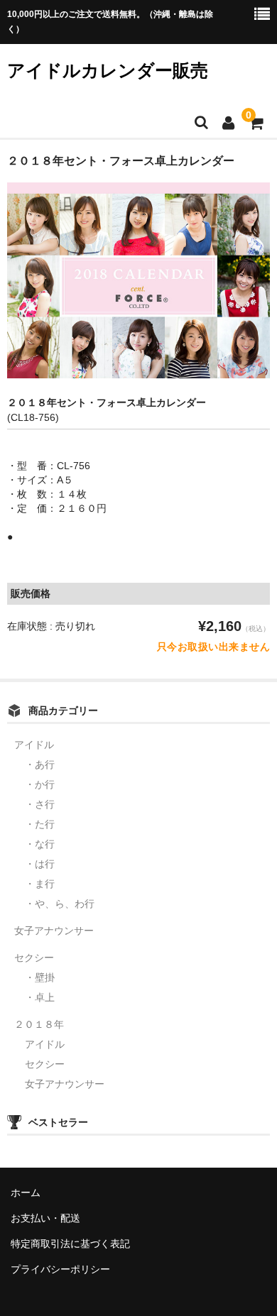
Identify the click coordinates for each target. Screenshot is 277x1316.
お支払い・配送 (45, 1218)
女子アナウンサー (54, 930)
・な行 (40, 844)
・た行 (40, 824)
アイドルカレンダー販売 (107, 70)
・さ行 (40, 804)
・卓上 (40, 997)
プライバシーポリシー (60, 1269)
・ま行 (40, 883)
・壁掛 (40, 977)
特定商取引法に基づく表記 (70, 1243)
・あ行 (40, 764)
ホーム (25, 1192)
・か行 (40, 784)
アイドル (34, 744)
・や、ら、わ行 (59, 903)
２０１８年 (39, 1024)
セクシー (34, 957)
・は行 (40, 864)
